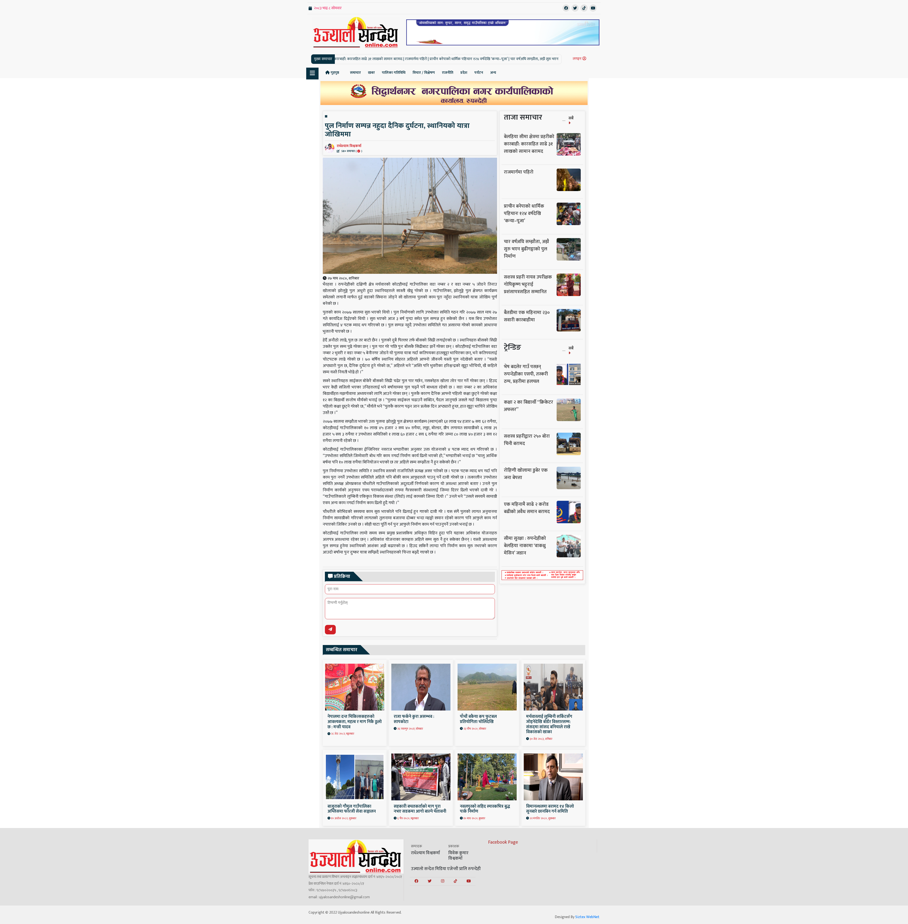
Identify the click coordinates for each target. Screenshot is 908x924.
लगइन (577, 59)
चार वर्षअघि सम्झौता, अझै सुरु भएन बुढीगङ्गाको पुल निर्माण (526, 249)
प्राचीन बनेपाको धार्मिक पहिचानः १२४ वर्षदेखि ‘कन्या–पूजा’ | (395, 59)
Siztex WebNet (587, 917)
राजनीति (447, 73)
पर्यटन (478, 73)
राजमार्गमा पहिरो (518, 172)
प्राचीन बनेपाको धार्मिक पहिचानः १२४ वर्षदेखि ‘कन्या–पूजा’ (524, 213)
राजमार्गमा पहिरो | (343, 59)
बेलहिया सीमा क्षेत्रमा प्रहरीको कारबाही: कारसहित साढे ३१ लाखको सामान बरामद (529, 144)
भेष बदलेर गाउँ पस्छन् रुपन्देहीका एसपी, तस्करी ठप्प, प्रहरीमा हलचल (526, 374)
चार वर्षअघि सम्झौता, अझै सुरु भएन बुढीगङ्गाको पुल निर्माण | (476, 59)
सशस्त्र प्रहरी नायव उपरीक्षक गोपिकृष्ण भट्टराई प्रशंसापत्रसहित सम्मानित (528, 284)
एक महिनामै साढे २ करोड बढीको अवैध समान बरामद (527, 508)
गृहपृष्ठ (334, 73)
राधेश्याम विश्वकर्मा (349, 148)
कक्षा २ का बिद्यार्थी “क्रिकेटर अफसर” (528, 406)
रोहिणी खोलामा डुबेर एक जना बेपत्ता (526, 474)
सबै (571, 118)
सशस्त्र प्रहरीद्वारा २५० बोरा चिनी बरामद (527, 440)
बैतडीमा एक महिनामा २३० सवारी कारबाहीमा (527, 316)
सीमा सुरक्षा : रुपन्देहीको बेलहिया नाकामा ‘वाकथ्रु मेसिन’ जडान (525, 545)
